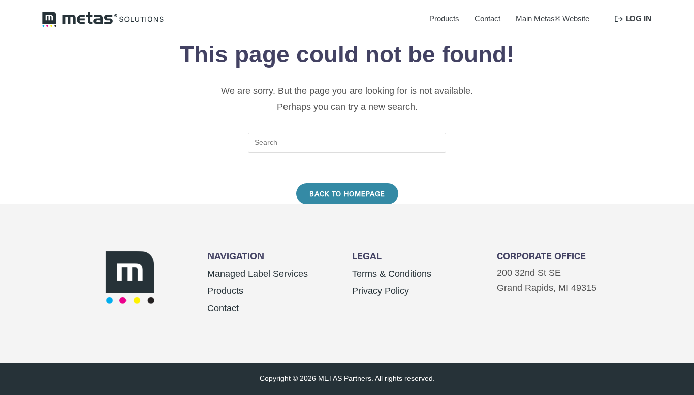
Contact (223, 308)
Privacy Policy (380, 291)
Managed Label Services (257, 274)
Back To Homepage (347, 193)
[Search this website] (347, 142)
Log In (639, 18)
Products (225, 291)
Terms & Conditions (391, 274)
